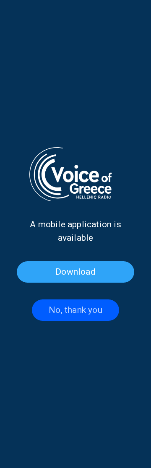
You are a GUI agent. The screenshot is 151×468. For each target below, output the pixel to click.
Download (75, 272)
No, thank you (75, 310)
